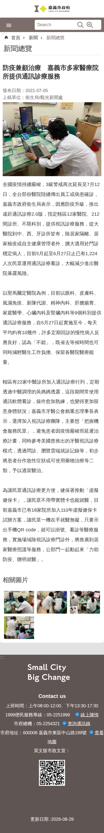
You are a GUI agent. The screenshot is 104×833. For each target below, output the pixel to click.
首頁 (15, 37)
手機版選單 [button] (9, 25)
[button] (19, 602)
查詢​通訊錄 (79, 723)
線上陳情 (90, 714)
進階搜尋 (90, 25)
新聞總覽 (55, 37)
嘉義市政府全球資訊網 (52, 9)
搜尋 (80, 25)
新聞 (33, 37)
